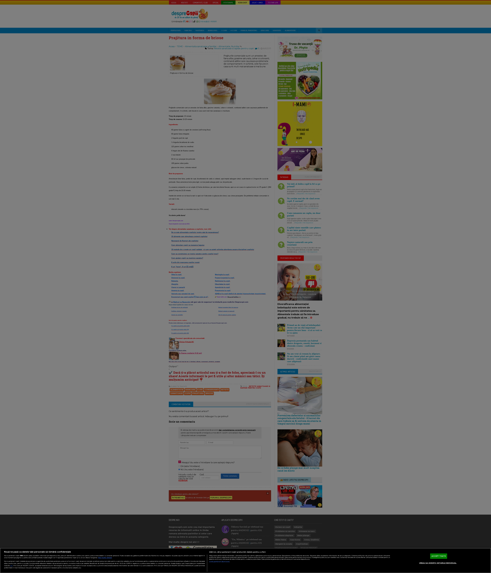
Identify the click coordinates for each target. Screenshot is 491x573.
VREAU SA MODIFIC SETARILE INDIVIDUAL (438, 563)
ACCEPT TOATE (439, 556)
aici (11, 565)
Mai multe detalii (105, 558)
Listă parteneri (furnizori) (219, 562)
